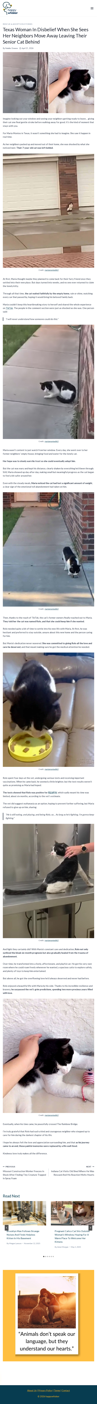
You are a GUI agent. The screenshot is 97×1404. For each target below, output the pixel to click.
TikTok (9, 308)
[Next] (90, 1228)
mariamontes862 (52, 270)
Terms (57, 1390)
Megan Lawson (15, 1243)
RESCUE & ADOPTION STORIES (17, 24)
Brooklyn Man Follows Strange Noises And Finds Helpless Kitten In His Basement (23, 1235)
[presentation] (24, 1213)
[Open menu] (92, 8)
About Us (32, 1390)
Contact (66, 1390)
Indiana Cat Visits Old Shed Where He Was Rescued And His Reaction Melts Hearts (72, 1171)
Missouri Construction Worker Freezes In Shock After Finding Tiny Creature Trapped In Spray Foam (24, 1173)
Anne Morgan (62, 1247)
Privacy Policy (45, 1390)
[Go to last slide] (7, 1228)
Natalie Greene (11, 48)
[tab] (43, 1256)
